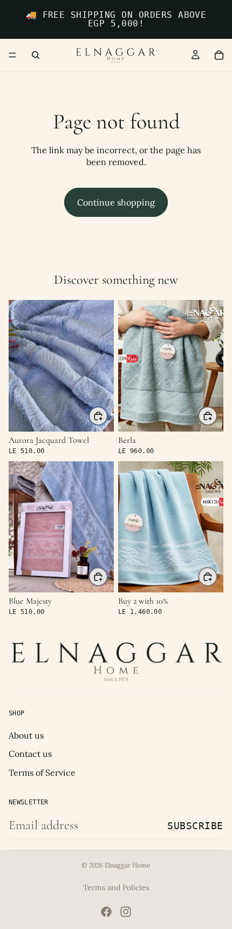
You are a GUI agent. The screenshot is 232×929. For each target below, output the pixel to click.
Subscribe (195, 825)
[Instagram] (125, 911)
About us (26, 735)
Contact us (30, 753)
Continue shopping (116, 202)
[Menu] (12, 55)
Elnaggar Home (128, 865)
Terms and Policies (116, 887)
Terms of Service (42, 772)
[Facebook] (106, 911)
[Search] (35, 55)
